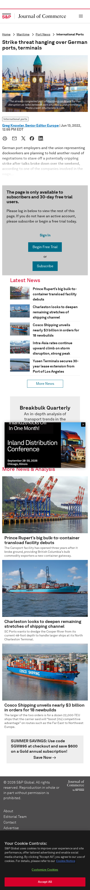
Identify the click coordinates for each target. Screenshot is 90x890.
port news (43, 34)
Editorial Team (15, 817)
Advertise (11, 828)
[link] (45, 749)
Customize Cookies (45, 869)
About (8, 811)
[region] (45, 860)
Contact (9, 822)
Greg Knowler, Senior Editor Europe (30, 125)
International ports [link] (15, 119)
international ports (70, 34)
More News (45, 384)
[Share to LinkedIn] (41, 138)
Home (6, 34)
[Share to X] (23, 138)
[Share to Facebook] (32, 138)
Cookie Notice (65, 861)
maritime (23, 34)
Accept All (45, 881)
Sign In (45, 235)
